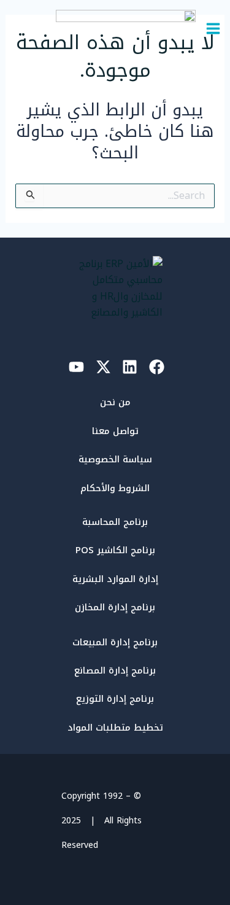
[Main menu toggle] (213, 29)
